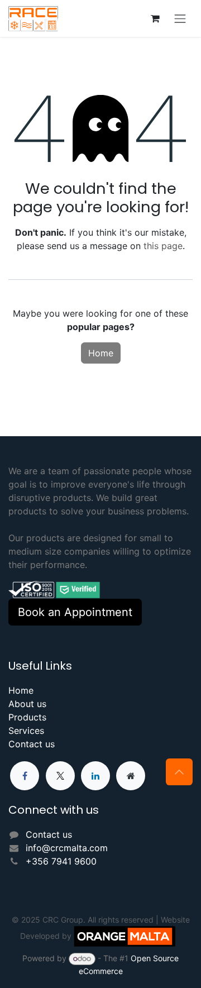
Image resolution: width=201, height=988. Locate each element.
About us (27, 703)
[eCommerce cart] (155, 18)
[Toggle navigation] (180, 18)
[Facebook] (24, 775)
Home (100, 353)
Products (27, 717)
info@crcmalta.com (67, 847)
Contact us (31, 744)
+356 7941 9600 (61, 861)
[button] (179, 771)
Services (26, 730)
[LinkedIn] (95, 775)
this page (163, 245)
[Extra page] (130, 775)
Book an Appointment (75, 612)
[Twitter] (60, 775)
